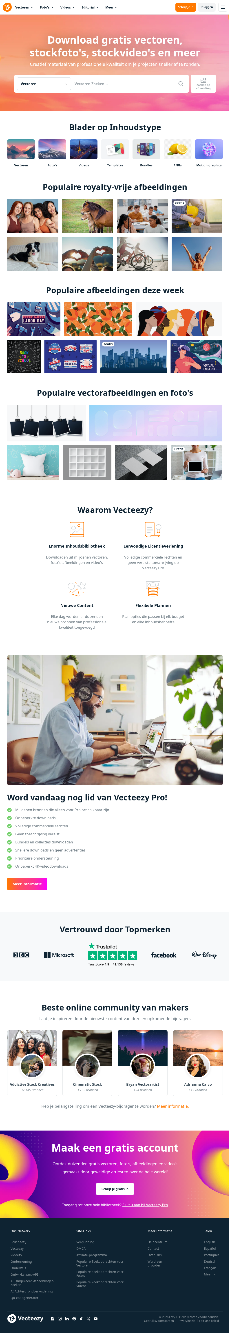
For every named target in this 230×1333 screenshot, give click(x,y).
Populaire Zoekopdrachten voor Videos (100, 1284)
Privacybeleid (186, 1321)
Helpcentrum (157, 1242)
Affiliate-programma (91, 1255)
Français (210, 1268)
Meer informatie (27, 884)
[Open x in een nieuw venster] (88, 1318)
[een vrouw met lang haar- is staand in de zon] (197, 254)
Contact (153, 1248)
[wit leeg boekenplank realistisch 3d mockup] (87, 462)
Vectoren (22, 7)
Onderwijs (18, 1268)
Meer (109, 7)
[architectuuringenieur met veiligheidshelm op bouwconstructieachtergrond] (197, 216)
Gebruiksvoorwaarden (159, 1321)
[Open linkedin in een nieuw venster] (67, 1318)
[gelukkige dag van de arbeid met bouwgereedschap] (33, 319)
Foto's (45, 7)
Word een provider (155, 1263)
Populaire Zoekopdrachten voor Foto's (100, 1274)
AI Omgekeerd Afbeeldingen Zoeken (32, 1283)
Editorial (88, 7)
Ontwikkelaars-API (24, 1274)
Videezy (16, 1255)
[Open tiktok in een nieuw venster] (81, 1318)
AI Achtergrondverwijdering (32, 1291)
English (209, 1242)
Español (210, 1248)
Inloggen (207, 7)
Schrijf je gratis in (115, 1189)
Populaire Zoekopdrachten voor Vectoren (100, 1263)
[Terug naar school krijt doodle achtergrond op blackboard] (24, 356)
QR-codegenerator (24, 1298)
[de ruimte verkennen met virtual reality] (196, 356)
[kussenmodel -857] (33, 462)
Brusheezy (18, 1242)
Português (211, 1255)
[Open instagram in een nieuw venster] (60, 1318)
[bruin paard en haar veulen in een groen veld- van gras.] (87, 216)
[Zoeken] (181, 83)
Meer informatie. (172, 1106)
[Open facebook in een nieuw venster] (52, 1318)
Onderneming (21, 1261)
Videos (65, 7)
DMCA (81, 1248)
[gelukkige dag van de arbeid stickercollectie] (70, 356)
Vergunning (85, 1242)
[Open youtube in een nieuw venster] (95, 1318)
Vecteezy (17, 1248)
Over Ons (155, 1255)
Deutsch (210, 1261)
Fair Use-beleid (209, 1321)
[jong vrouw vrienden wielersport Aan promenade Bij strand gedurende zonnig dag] (142, 254)
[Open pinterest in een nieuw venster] (74, 1318)
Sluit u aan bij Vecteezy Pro (145, 1204)
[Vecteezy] (7, 7)
